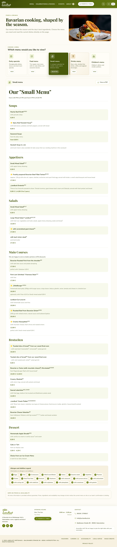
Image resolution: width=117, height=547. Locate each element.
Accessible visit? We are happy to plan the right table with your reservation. (94, 529)
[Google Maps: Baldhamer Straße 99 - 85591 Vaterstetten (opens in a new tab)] (11, 525)
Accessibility (86, 538)
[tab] (17, 64)
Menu (32, 4)
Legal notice (97, 538)
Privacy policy (88, 543)
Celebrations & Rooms (45, 4)
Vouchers (64, 539)
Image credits (109, 538)
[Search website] (103, 4)
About (71, 4)
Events (61, 4)
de (109, 4)
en (113, 4)
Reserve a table (87, 4)
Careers (74, 538)
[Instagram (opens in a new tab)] (7, 525)
